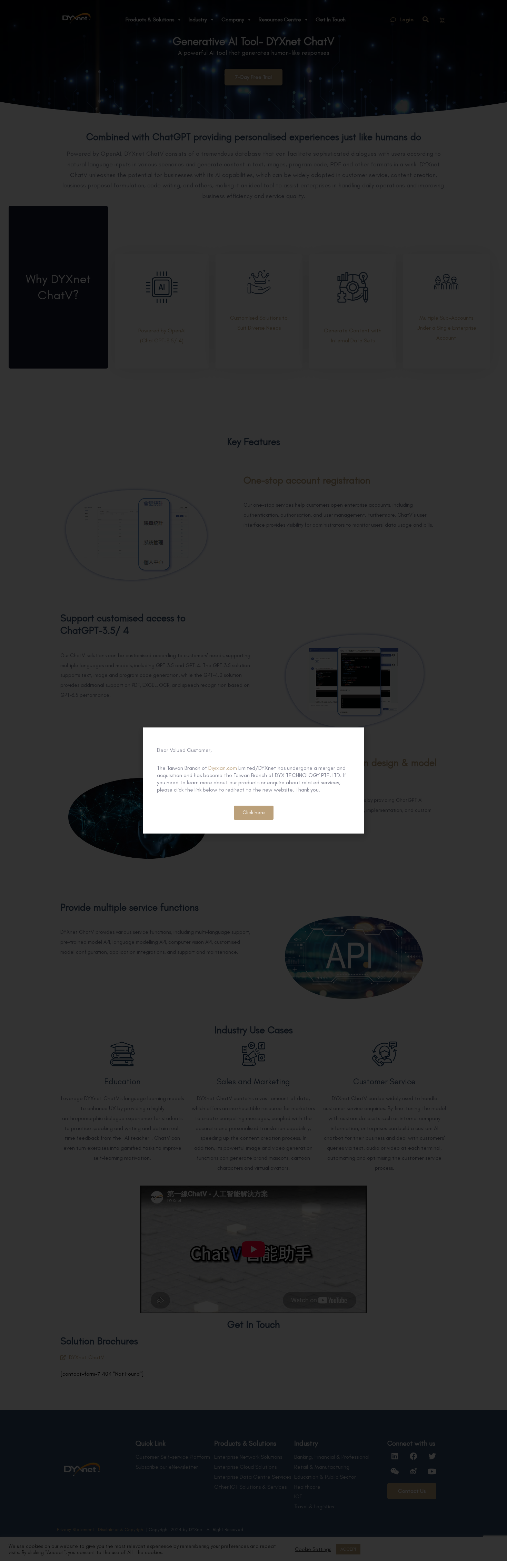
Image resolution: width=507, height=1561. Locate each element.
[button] (254, 813)
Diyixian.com (222, 768)
